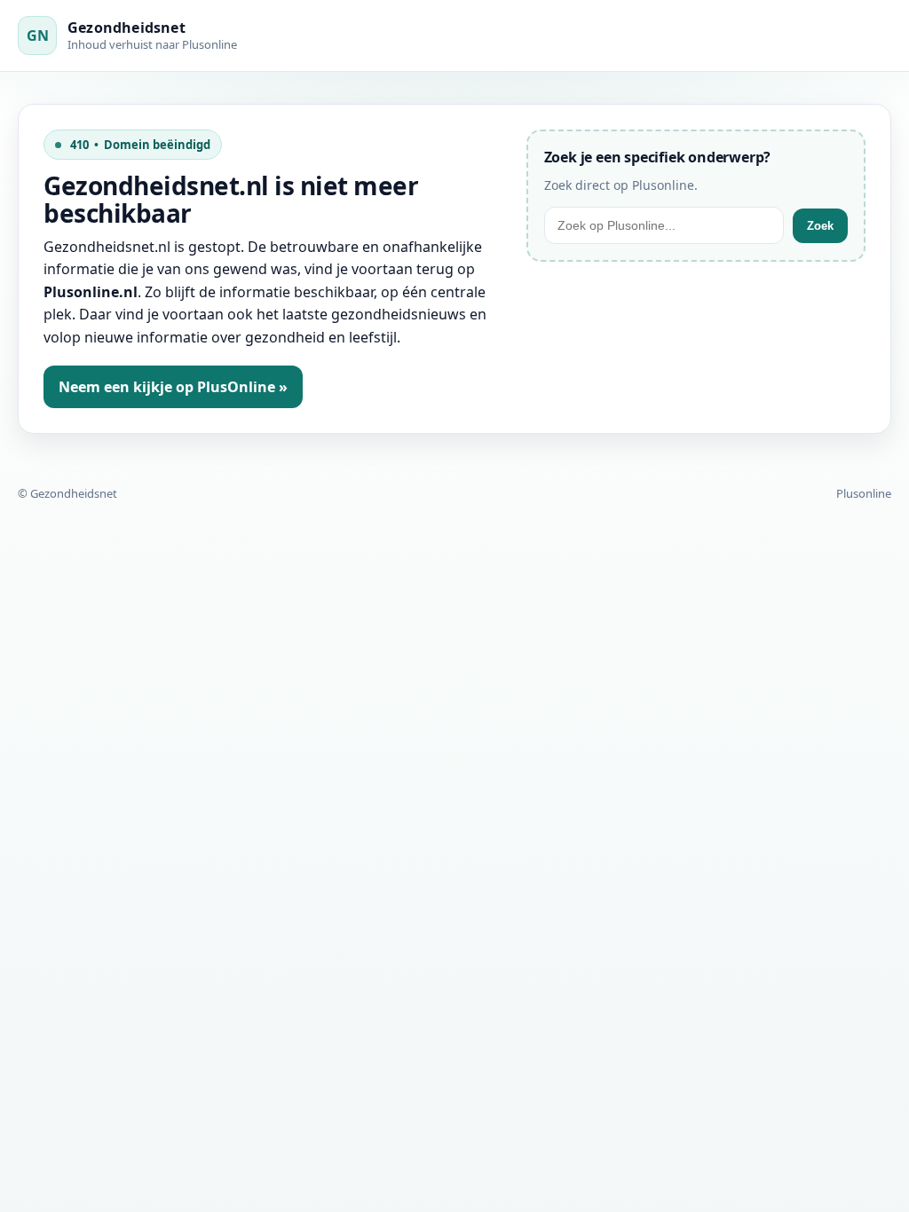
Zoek (820, 225)
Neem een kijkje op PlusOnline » (173, 387)
